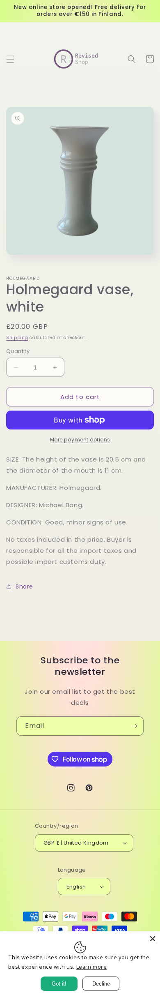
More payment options (80, 439)
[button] (10, 59)
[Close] (153, 939)
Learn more (91, 966)
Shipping (17, 338)
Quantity (18, 351)
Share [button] (24, 586)
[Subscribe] (134, 726)
